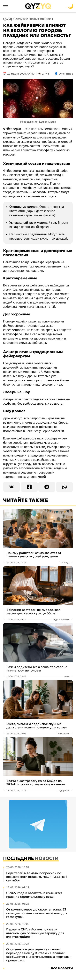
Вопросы (46, 19)
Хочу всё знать (26, 19)
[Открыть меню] (5, 6)
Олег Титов (66, 73)
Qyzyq (7, 19)
